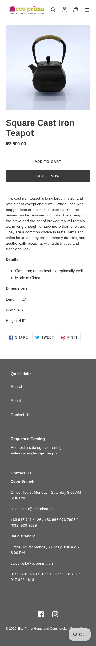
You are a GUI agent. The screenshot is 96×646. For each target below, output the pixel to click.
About (16, 400)
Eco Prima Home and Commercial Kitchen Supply (54, 628)
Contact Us (20, 414)
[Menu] (87, 9)
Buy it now (48, 176)
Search (17, 386)
